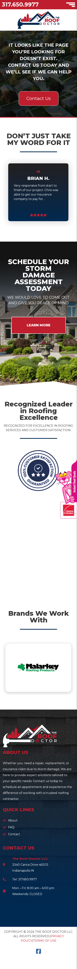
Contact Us (38, 98)
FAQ (11, 827)
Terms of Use (44, 940)
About (13, 820)
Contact (14, 834)
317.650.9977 (20, 4)
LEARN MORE (38, 325)
